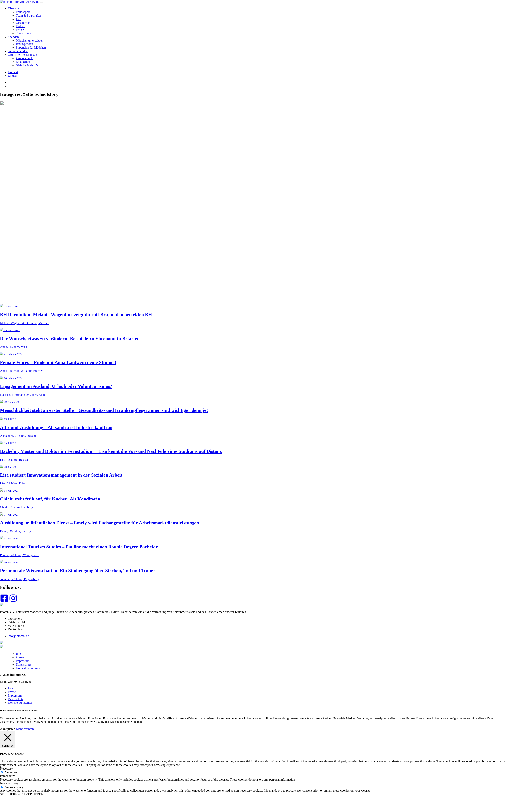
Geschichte (23, 22)
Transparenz (23, 33)
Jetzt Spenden (24, 44)
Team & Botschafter (28, 15)
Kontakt (13, 72)
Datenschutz (23, 664)
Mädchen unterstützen (29, 40)
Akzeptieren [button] (7, 729)
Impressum (22, 661)
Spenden (13, 37)
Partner (20, 26)
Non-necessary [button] (9, 783)
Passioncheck (24, 58)
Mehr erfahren (25, 729)
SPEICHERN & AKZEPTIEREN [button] (21, 794)
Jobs (18, 19)
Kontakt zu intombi (28, 668)
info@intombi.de (18, 636)
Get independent (18, 51)
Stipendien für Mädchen (31, 47)
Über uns (13, 8)
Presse (20, 29)
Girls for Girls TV (27, 65)
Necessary (11, 772)
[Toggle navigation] (41, 2)
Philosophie (23, 12)
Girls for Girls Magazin (22, 54)
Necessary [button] (6, 768)
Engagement (23, 61)
